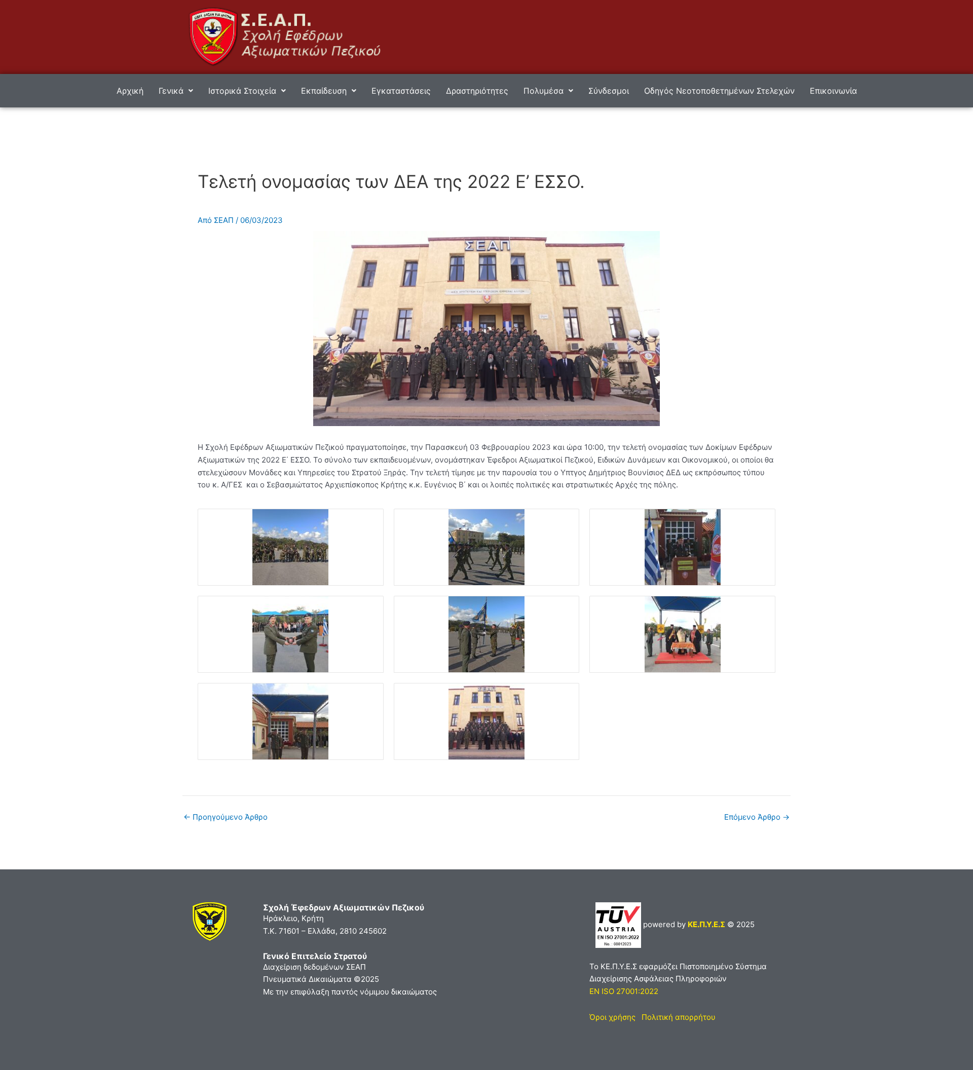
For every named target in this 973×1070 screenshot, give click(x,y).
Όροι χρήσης (612, 1017)
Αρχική (130, 91)
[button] (176, 90)
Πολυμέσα (543, 91)
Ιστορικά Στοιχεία (242, 91)
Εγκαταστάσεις (401, 91)
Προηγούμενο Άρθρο (225, 817)
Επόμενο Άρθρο (757, 817)
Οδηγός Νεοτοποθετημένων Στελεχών (719, 91)
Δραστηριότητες (477, 91)
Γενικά (171, 91)
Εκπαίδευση (324, 91)
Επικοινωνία (833, 91)
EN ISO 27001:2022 (623, 991)
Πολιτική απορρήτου (679, 1017)
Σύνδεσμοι (608, 91)
